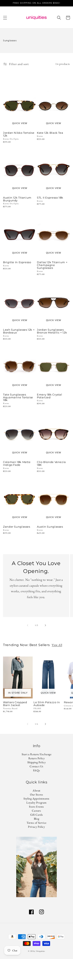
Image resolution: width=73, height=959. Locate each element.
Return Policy (36, 758)
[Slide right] (45, 625)
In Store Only (17, 693)
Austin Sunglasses (50, 526)
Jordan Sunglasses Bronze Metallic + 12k (52, 331)
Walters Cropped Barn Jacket (15, 704)
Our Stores (36, 794)
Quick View (19, 123)
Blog (36, 818)
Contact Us (36, 766)
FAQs (36, 770)
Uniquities (40, 951)
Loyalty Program (36, 802)
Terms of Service (36, 822)
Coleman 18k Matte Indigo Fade (17, 463)
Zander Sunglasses (16, 526)
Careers (36, 810)
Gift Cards (36, 814)
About (36, 790)
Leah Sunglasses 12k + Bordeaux (18, 331)
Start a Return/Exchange (37, 754)
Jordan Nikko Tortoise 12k (18, 134)
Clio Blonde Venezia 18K (51, 463)
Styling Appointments (36, 798)
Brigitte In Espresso (17, 262)
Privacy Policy (36, 827)
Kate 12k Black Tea (50, 133)
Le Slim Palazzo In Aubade (46, 704)
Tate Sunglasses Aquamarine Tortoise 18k (18, 397)
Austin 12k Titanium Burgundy (17, 199)
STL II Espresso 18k (50, 197)
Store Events (36, 806)
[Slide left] (27, 625)
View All (57, 645)
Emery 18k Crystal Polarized (49, 396)
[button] (5, 17)
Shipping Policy (36, 762)
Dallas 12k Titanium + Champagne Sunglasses (52, 265)
